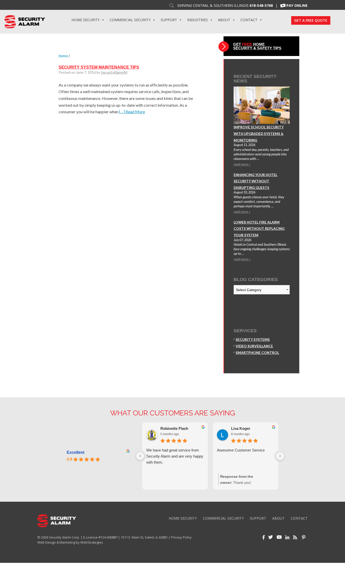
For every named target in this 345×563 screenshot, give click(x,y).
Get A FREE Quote (310, 20)
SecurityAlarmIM (114, 72)
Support (169, 19)
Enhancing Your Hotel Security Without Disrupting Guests (255, 181)
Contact (248, 19)
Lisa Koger (240, 428)
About (224, 19)
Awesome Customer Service (241, 450)
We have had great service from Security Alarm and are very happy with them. (174, 456)
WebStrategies (91, 542)
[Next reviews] (280, 456)
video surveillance (254, 346)
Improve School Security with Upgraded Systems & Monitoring (259, 133)
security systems (253, 339)
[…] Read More (132, 111)
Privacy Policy (181, 537)
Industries (197, 19)
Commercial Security (130, 19)
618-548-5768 (261, 5)
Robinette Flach (174, 428)
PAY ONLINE (297, 5)
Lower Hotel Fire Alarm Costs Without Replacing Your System (259, 228)
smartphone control (257, 353)
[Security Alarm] (24, 21)
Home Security (85, 19)
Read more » (242, 164)
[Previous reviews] (140, 456)
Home (63, 55)
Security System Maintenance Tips (99, 67)
